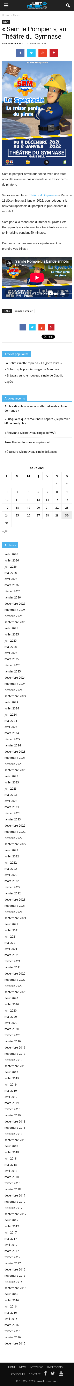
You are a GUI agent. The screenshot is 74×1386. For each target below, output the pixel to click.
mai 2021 (11, 943)
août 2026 (11, 554)
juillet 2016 (12, 1300)
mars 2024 (12, 733)
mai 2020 (11, 1017)
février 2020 (12, 1035)
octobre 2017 (13, 1208)
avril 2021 (11, 949)
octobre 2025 (13, 616)
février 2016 (12, 1331)
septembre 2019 (15, 1066)
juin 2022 (11, 862)
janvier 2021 (13, 967)
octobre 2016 (13, 1282)
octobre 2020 (13, 986)
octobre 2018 (13, 1134)
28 (47, 515)
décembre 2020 (15, 973)
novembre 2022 (15, 832)
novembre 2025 (15, 610)
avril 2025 (11, 653)
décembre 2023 (15, 751)
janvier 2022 (13, 893)
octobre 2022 (13, 838)
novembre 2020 (15, 980)
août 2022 (11, 850)
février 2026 (12, 591)
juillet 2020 (12, 1004)
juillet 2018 (12, 1152)
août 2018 (11, 1146)
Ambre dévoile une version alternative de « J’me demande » (36, 408)
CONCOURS (18, 1374)
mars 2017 (12, 1251)
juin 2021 (11, 936)
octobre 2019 (13, 1060)
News (5, 21)
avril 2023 (11, 801)
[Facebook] (45, 1374)
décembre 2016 (15, 1269)
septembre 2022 (15, 844)
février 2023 (12, 813)
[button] (68, 5)
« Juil (5, 531)
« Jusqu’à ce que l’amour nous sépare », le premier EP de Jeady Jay (37, 421)
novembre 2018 (15, 1128)
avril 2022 (11, 875)
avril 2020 (11, 1023)
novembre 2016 (15, 1275)
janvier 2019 (13, 1115)
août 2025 (11, 628)
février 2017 (12, 1257)
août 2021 (11, 924)
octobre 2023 (13, 764)
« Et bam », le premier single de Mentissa (32, 369)
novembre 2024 (15, 684)
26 (28, 515)
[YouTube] (61, 1374)
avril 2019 (11, 1097)
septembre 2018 (15, 1140)
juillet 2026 (12, 560)
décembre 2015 (15, 1343)
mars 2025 (12, 659)
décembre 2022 (15, 825)
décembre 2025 (15, 603)
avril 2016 (11, 1319)
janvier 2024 (13, 745)
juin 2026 (11, 566)
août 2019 (11, 1072)
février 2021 (12, 961)
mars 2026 (12, 585)
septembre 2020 (15, 992)
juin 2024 (11, 714)
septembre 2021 (15, 918)
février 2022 (12, 887)
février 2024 (12, 739)
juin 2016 (11, 1306)
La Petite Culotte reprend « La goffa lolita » (33, 363)
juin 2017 (11, 1232)
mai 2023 (11, 795)
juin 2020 (11, 1010)
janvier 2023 (13, 819)
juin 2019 (11, 1084)
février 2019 (12, 1109)
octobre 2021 (13, 912)
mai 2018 (11, 1165)
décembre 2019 (15, 1047)
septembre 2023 (15, 770)
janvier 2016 (13, 1337)
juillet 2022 (12, 856)
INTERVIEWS (36, 1367)
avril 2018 (11, 1171)
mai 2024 (11, 721)
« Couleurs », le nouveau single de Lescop (31, 451)
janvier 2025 (13, 671)
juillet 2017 (12, 1226)
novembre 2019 (15, 1054)
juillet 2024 (12, 708)
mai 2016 (11, 1312)
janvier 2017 (13, 1263)
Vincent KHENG (14, 43)
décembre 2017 (15, 1195)
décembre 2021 (15, 899)
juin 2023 (11, 788)
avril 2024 (11, 727)
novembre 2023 (15, 758)
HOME (11, 1367)
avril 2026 (11, 579)
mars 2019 (12, 1103)
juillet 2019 (12, 1078)
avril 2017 (11, 1245)
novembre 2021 (15, 906)
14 (47, 500)
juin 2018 (11, 1158)
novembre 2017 (15, 1202)
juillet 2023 (12, 782)
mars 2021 (12, 955)
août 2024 (11, 702)
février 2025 (12, 665)
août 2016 (11, 1294)
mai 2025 (11, 647)
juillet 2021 (12, 930)
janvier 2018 (13, 1189)
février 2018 (12, 1183)
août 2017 (11, 1220)
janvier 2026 (13, 597)
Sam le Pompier (24, 310)
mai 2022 (11, 869)
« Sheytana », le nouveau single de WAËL (31, 432)
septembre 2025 (15, 622)
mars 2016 (12, 1325)
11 (17, 500)
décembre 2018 (15, 1121)
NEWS (22, 1367)
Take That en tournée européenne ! (27, 442)
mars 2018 (12, 1177)
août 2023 (11, 776)
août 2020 (11, 998)
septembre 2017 (15, 1214)
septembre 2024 (15, 696)
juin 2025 (11, 640)
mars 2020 (12, 1029)
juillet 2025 (12, 634)
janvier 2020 (13, 1041)
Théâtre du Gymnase (43, 195)
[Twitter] (52, 1374)
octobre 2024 (13, 690)
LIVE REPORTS (54, 1367)
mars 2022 (12, 881)
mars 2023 (12, 807)
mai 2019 (11, 1091)
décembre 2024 (15, 677)
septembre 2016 (15, 1288)
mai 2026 (11, 573)
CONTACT (34, 1374)
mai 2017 (11, 1238)
